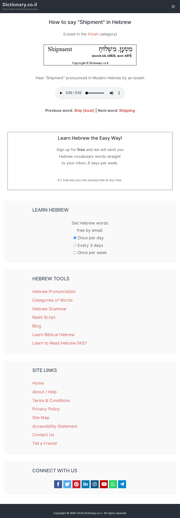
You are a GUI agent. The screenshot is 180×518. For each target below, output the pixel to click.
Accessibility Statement (54, 426)
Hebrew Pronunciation (53, 291)
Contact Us (43, 434)
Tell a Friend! (44, 443)
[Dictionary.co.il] (20, 6)
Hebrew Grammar (49, 308)
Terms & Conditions (51, 400)
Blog (36, 325)
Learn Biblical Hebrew (53, 334)
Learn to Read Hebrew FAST (59, 343)
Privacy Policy (46, 408)
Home (38, 383)
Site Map (40, 417)
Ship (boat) (84, 110)
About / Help (44, 391)
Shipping (127, 110)
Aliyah (93, 34)
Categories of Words (52, 300)
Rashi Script (43, 317)
